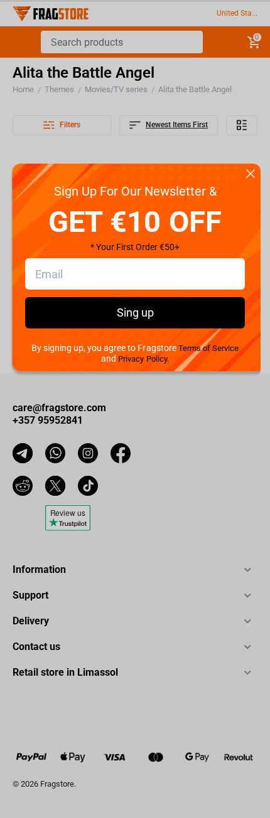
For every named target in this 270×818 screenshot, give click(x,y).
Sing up (135, 312)
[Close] (250, 174)
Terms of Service (208, 348)
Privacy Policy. (143, 359)
